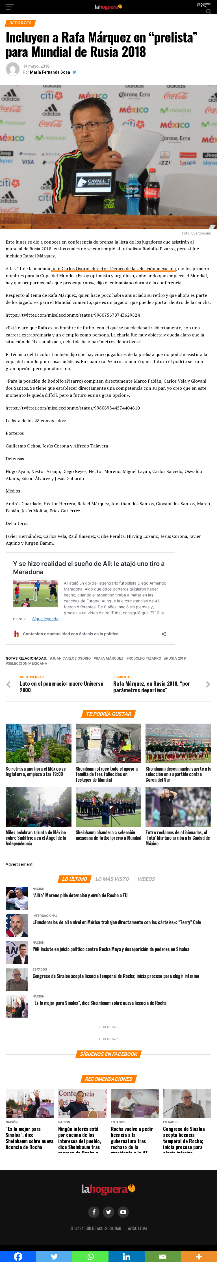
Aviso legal (137, 1228)
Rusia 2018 (176, 658)
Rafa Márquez (109, 658)
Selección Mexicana (27, 664)
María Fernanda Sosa (50, 72)
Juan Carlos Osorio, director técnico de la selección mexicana (113, 268)
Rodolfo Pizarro (145, 658)
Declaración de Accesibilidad (95, 1228)
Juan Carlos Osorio (71, 658)
